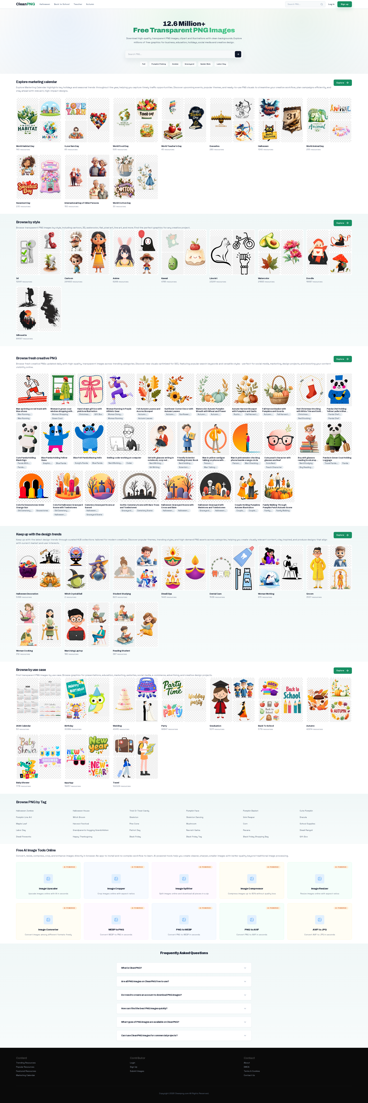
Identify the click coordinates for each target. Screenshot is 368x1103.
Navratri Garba (193, 830)
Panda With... (24, 463)
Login (132, 1062)
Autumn (90, 4)
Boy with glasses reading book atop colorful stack (307, 460)
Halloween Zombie (25, 810)
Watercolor (263, 278)
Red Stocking (304, 418)
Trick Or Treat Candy (139, 810)
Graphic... (47, 463)
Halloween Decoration (27, 594)
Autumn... (142, 414)
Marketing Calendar (25, 1075)
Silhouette (21, 335)
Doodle (310, 278)
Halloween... (60, 514)
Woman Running (115, 418)
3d (17, 278)
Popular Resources (25, 1067)
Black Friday (135, 836)
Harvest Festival (81, 823)
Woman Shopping (60, 414)
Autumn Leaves (145, 418)
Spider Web (205, 64)
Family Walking (283, 510)
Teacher (78, 4)
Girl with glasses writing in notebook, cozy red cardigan (161, 460)
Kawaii (164, 278)
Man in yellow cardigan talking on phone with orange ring (213, 460)
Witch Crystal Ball (73, 594)
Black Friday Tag (194, 836)
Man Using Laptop (74, 651)
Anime (116, 278)
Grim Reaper (249, 817)
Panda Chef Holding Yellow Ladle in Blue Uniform (336, 411)
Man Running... (24, 414)
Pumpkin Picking (159, 64)
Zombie (175, 64)
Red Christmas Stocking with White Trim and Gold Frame (309, 411)
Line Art (213, 278)
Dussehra (214, 146)
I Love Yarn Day (72, 146)
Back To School (266, 726)
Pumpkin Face (192, 810)
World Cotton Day (122, 203)
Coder (129, 463)
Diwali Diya (166, 594)
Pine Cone (134, 823)
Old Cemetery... (25, 510)
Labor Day (221, 64)
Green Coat (57, 418)
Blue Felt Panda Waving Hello (87, 458)
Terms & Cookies (252, 1071)
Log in (331, 4)
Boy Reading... (306, 467)
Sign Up (133, 1067)
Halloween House (81, 810)
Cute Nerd (270, 463)
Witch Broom (79, 817)
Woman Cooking (24, 651)
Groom (309, 594)
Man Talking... (210, 467)
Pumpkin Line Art (24, 817)
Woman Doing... (115, 414)
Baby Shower (22, 783)
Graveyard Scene (94, 514)
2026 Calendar (23, 726)
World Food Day (121, 146)
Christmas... (84, 414)
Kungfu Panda (81, 463)
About (247, 1062)
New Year (69, 783)
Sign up (344, 4)
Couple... (240, 510)
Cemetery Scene (145, 510)
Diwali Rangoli (306, 830)
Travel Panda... (331, 463)
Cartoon (69, 278)
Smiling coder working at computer (124, 458)
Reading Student (121, 651)
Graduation (215, 726)
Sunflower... (184, 414)
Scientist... (184, 467)
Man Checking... (252, 463)
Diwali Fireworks (23, 836)
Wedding (117, 726)
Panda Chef (333, 418)
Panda (345, 463)
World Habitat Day (25, 146)
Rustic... (237, 414)
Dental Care (215, 594)
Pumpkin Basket (250, 810)
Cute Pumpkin (306, 810)
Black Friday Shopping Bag (256, 836)
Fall (143, 64)
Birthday (69, 726)
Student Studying (122, 594)
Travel (116, 783)
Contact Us (249, 1075)
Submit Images (137, 1071)
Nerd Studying (306, 463)
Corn (245, 823)
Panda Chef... (334, 414)
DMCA (246, 1067)
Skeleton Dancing (194, 817)
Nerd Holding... (185, 463)
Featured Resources (26, 1071)
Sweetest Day (23, 203)
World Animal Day (315, 146)
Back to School (62, 4)
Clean (25, 4)
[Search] (321, 4)
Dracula (303, 817)
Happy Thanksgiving (82, 836)
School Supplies (307, 823)
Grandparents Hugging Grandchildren (91, 830)
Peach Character (274, 467)
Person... (208, 463)
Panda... (21, 467)
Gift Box (98, 414)
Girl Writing (154, 467)
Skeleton (134, 817)
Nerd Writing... (156, 463)
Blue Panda (61, 463)
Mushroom (191, 823)
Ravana (246, 830)
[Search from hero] (238, 54)
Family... (268, 510)
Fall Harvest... (252, 414)
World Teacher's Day (171, 146)
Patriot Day (135, 830)
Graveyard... (127, 510)
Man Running (23, 418)
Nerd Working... (115, 463)
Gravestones (42, 510)
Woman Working (266, 594)
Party (164, 726)
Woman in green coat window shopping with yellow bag (61, 411)
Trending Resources (26, 1062)
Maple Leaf (21, 823)
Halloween (45, 4)
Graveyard (189, 64)
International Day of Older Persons (82, 203)
